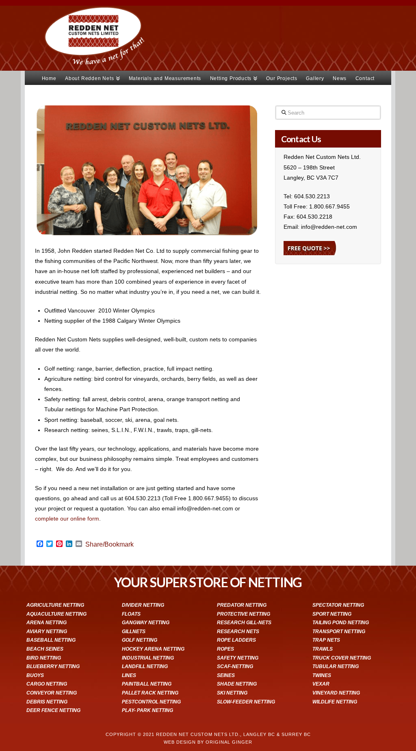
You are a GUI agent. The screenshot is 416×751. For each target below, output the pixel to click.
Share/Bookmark (109, 544)
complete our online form (67, 518)
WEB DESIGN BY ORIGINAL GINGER (208, 742)
